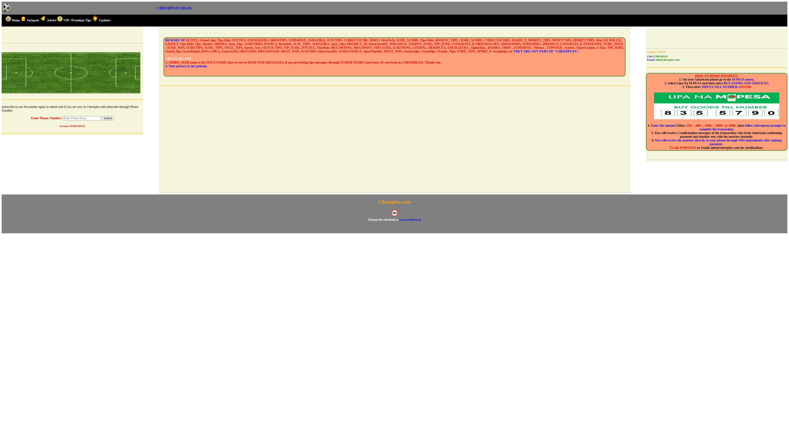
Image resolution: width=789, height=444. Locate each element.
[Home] (6, 11)
